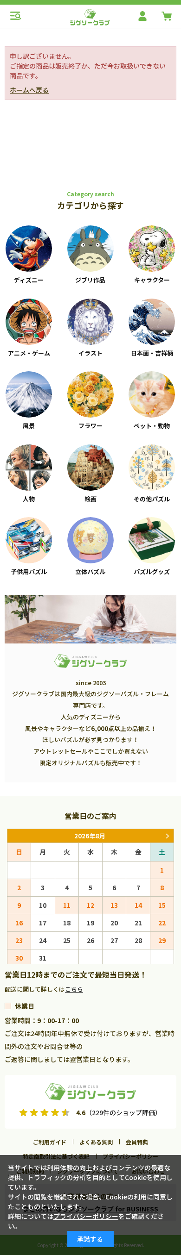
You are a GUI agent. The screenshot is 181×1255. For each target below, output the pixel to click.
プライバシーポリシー (85, 1216)
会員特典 (137, 1142)
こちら (74, 989)
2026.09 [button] (167, 836)
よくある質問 (96, 1142)
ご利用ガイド (49, 1142)
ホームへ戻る (29, 89)
